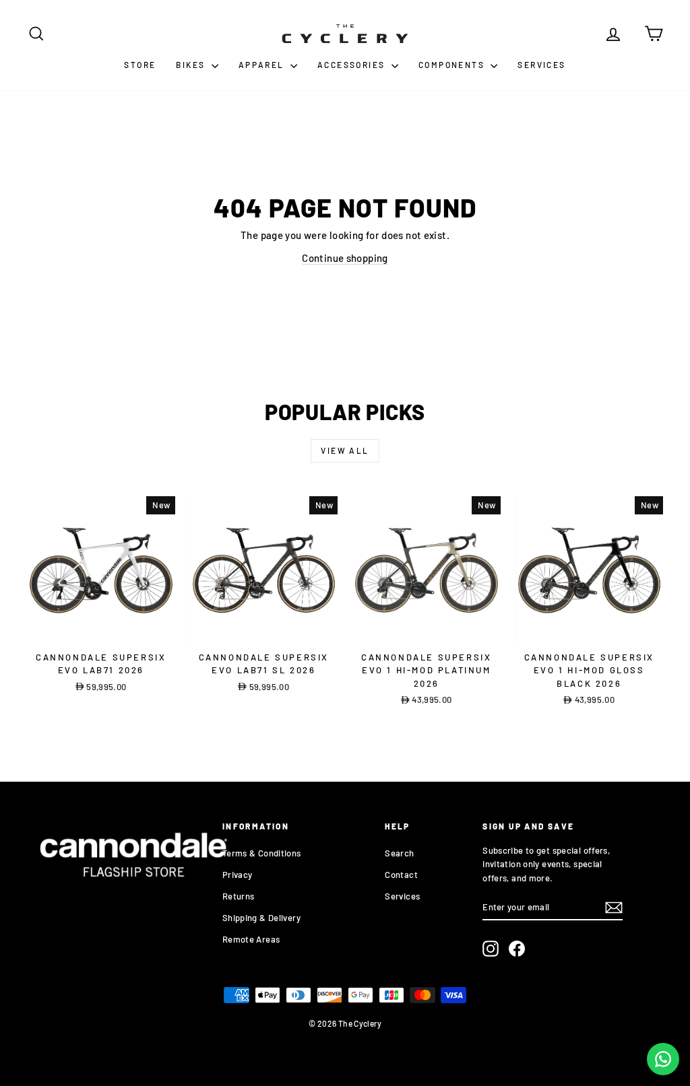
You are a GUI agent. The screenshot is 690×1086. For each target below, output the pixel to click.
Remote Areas (251, 939)
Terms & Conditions (261, 853)
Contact (401, 874)
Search (399, 853)
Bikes (192, 64)
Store (140, 64)
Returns (238, 896)
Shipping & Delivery (261, 917)
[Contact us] (663, 1059)
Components (452, 64)
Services (541, 64)
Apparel (263, 64)
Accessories (352, 64)
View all (345, 450)
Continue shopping (344, 258)
